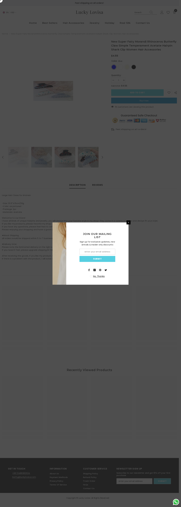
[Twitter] (130, 270)
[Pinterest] (124, 270)
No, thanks (123, 276)
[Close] (153, 222)
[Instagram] (119, 270)
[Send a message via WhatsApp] (176, 502)
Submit (121, 258)
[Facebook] (113, 270)
